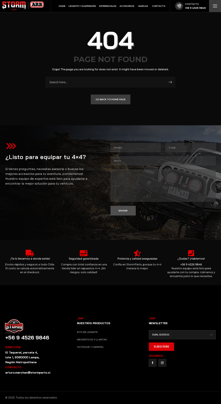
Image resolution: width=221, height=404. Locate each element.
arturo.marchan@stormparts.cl (27, 372)
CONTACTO (192, 4)
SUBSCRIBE (161, 346)
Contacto (12, 332)
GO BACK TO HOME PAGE (111, 99)
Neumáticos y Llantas (92, 339)
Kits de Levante (87, 332)
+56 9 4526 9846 (195, 7)
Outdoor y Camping (90, 347)
